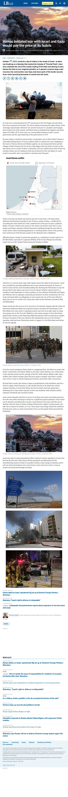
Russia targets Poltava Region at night (16, 711)
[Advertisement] (34, 642)
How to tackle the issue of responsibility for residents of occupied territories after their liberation (32, 675)
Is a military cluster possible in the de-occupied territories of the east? (31, 698)
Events (24, 742)
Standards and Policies (44, 742)
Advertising (15, 742)
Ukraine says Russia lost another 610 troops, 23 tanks (22, 727)
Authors (34, 3)
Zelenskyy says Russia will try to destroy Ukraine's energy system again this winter (33, 734)
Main (4, 58)
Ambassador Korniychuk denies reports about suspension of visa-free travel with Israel (34, 606)
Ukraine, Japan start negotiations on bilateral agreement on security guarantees (31, 683)
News (26, 3)
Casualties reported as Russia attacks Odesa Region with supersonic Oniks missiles (32, 719)
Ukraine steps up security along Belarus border (21, 705)
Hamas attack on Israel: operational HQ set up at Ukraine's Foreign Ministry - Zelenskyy (30, 593)
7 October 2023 (19, 58)
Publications (11, 58)
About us (5, 742)
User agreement (7, 744)
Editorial (31, 742)
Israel (6, 624)
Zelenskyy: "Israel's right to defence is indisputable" (22, 600)
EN (60, 3)
